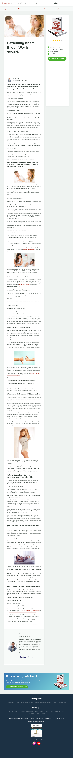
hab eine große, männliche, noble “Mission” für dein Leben (22, 612)
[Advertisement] (24, 66)
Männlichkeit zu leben (24, 284)
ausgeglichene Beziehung (29, 249)
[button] (16, 3)
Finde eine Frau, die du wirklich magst (30, 610)
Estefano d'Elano (16, 78)
